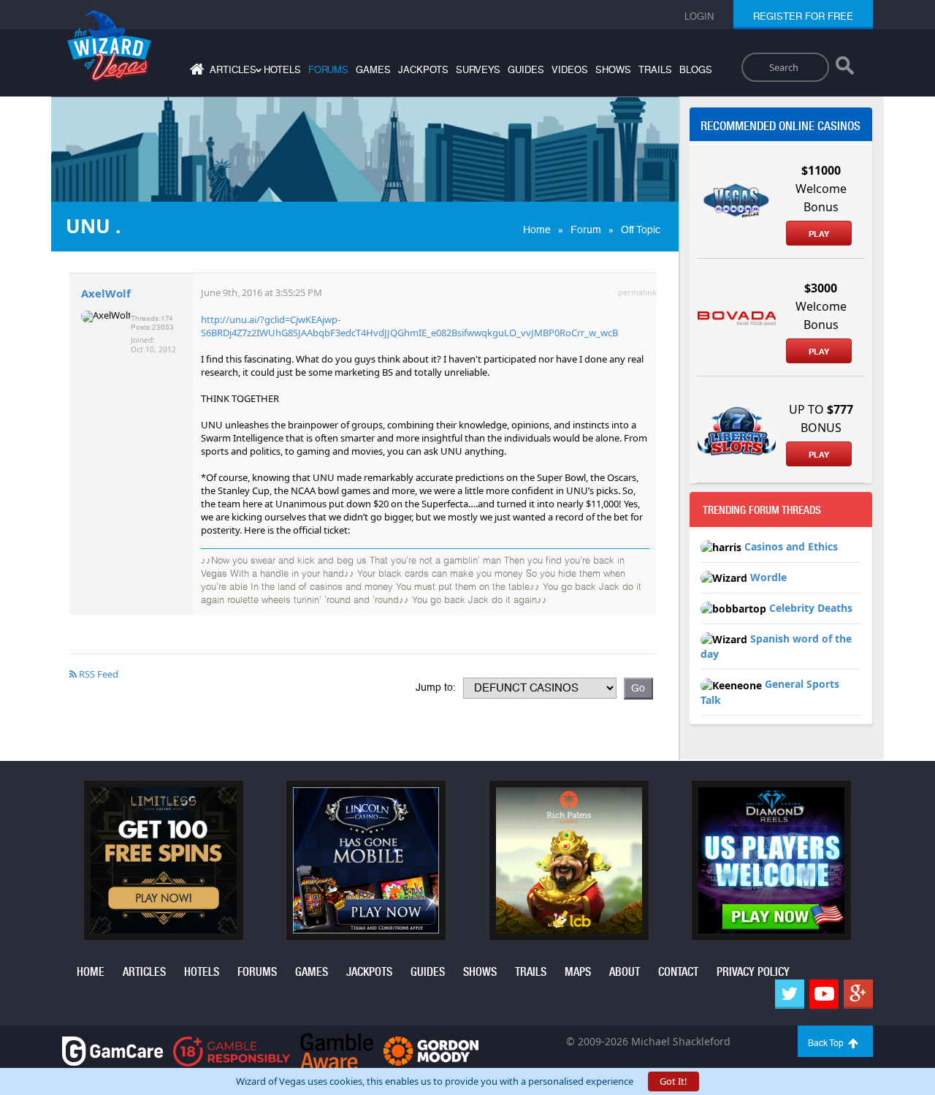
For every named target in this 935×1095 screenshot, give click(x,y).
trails (655, 69)
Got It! (673, 1081)
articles (144, 972)
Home (537, 229)
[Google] (858, 994)
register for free (803, 16)
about (624, 972)
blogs (695, 69)
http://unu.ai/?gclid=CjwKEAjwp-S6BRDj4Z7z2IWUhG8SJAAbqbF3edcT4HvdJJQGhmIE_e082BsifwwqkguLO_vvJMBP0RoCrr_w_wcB (409, 326)
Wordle (768, 577)
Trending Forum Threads (762, 510)
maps (578, 972)
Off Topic (640, 229)
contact (678, 972)
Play (819, 234)
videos (570, 69)
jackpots (423, 69)
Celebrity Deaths (810, 608)
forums (328, 69)
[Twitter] (789, 994)
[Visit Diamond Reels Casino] (771, 858)
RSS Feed (97, 674)
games (373, 69)
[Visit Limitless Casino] (164, 858)
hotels (282, 69)
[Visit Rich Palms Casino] (569, 858)
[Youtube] (824, 994)
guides (526, 69)
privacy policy (753, 972)
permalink (637, 292)
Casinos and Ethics (791, 546)
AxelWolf (106, 293)
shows (613, 69)
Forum (585, 229)
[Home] (195, 72)
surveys (478, 69)
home (90, 972)
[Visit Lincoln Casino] (366, 858)
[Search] (844, 69)
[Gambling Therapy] (430, 1050)
